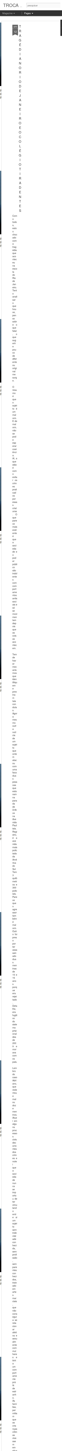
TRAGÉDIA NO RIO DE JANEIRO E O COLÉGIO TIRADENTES (20, 118)
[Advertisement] (35, 74)
